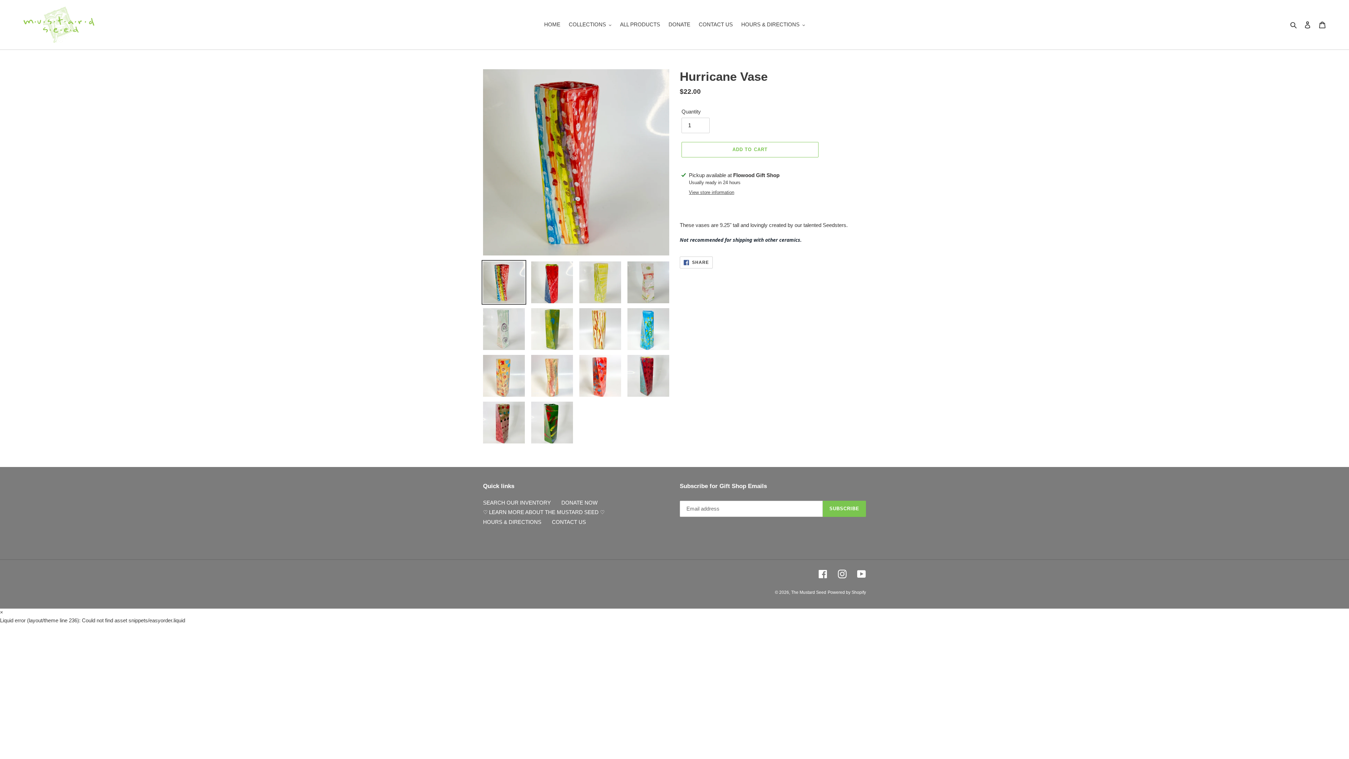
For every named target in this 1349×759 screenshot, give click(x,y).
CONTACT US (569, 522)
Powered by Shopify (847, 592)
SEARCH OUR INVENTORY (517, 503)
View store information (711, 192)
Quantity (691, 112)
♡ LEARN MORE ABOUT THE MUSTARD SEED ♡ (544, 512)
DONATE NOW (579, 503)
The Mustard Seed (808, 592)
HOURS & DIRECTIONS (512, 522)
